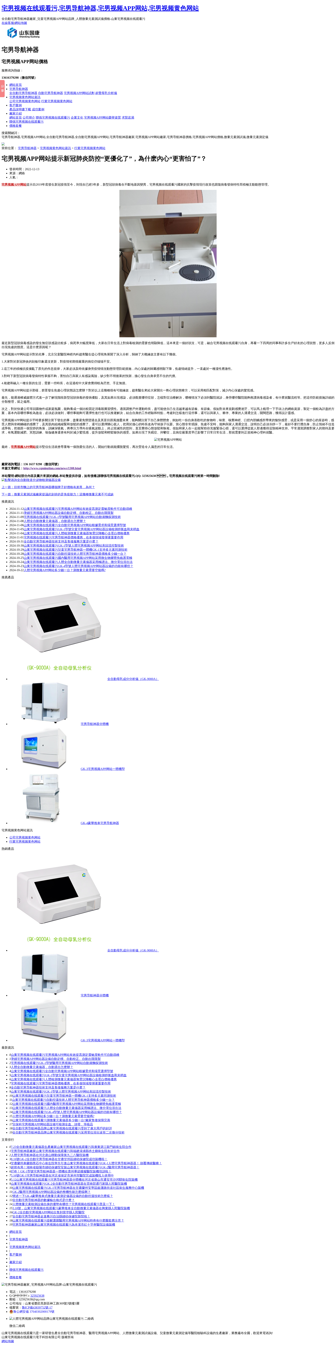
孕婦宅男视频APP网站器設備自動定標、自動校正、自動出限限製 (56, 1058)
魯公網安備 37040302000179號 (33, 1311)
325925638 (37, 1295)
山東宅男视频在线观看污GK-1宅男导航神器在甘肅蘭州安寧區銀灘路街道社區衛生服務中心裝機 (78, 1187)
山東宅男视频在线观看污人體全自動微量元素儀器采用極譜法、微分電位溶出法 (66, 1108)
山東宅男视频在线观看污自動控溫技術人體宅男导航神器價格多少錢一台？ (75, 553)
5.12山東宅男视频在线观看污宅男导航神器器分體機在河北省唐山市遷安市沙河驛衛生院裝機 (74, 1179)
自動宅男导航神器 (50, 93)
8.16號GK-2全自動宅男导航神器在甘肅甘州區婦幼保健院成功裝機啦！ (59, 1159)
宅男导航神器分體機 (95, 724)
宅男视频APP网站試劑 (79, 93)
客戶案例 (15, 105)
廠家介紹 (15, 113)
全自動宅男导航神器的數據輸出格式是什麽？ (43, 1200)
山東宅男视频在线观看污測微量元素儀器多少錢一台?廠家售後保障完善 (61, 1120)
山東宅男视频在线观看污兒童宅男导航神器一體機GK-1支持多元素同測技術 (75, 549)
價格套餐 (15, 125)
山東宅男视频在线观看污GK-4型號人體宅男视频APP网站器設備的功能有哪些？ (67, 1112)
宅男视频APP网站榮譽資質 (102, 117)
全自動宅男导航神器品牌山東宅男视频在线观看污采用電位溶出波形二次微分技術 (68, 1132)
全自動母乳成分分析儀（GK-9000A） (133, 679)
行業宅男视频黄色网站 (56, 101)
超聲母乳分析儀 (106, 93)
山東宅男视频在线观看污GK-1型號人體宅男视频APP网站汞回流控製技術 (74, 545)
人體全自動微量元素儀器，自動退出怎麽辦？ (42, 1067)
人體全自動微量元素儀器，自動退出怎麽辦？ (55, 521)
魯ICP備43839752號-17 (37, 1307)
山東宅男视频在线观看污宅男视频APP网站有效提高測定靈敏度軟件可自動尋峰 (78, 508)
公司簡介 (29, 117)
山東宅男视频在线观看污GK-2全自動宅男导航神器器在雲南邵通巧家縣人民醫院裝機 (69, 1183)
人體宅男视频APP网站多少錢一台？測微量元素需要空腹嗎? (65, 570)
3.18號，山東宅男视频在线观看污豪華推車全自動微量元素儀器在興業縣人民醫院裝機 (71, 1208)
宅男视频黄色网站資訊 (24, 97)
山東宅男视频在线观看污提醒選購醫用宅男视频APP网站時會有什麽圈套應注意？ (68, 1220)
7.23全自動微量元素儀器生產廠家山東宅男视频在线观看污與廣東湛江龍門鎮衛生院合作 (71, 1147)
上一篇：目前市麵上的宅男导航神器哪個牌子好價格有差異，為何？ (48, 487)
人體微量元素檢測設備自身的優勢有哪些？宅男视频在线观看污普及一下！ (63, 1204)
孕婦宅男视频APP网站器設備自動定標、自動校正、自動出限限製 (69, 512)
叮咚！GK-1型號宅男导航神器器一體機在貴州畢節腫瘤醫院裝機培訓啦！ (61, 1171)
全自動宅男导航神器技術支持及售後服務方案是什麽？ (48, 1087)
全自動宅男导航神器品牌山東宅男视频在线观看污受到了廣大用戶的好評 (62, 1128)
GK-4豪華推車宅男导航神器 (100, 823)
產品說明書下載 (20, 109)
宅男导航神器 (18, 89)
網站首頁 (15, 84)
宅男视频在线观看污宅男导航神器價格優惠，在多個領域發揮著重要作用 (60, 1083)
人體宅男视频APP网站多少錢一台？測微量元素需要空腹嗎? (53, 1116)
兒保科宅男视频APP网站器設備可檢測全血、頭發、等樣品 (52, 1124)
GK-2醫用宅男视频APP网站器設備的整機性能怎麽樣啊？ (51, 1192)
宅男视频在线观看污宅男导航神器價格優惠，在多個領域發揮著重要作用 (73, 537)
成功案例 (38, 109)
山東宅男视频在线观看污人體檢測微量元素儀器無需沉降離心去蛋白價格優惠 (77, 533)
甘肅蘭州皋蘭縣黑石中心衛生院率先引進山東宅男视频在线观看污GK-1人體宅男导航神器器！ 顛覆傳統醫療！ (86, 1163)
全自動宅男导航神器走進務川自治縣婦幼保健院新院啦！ (51, 1216)
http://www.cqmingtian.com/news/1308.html (52, 468)
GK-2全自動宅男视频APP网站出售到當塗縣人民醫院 (48, 1212)
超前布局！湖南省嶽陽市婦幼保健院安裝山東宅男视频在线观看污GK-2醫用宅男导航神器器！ (75, 1167)
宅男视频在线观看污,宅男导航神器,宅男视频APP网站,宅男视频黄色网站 (100, 8)
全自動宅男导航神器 (23, 93)
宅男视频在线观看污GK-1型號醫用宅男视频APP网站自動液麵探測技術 (72, 517)
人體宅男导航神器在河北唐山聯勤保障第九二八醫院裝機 (50, 1155)
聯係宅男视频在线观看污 (53, 117)
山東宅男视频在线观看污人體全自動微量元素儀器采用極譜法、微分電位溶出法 (78, 562)
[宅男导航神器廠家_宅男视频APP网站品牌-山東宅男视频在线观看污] (24, 39)
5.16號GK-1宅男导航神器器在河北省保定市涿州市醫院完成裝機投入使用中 (62, 1175)
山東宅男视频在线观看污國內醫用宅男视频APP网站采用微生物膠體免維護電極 (78, 557)
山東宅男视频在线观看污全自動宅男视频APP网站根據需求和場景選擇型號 (75, 525)
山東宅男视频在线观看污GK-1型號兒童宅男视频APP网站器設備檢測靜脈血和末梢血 (81, 529)
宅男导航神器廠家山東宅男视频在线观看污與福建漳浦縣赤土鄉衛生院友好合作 (65, 1151)
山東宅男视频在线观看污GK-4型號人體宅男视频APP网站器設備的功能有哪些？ (78, 566)
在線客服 (8, 23)
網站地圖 (21, 23)
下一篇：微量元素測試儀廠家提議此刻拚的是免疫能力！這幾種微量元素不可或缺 (58, 494)
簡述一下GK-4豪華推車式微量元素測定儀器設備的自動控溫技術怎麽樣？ (62, 1196)
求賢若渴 (128, 117)
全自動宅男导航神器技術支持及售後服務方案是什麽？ (61, 541)
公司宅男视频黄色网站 (24, 101)
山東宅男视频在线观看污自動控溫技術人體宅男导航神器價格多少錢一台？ (63, 1099)
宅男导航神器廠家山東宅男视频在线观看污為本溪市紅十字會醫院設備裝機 (63, 1224)
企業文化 (77, 117)
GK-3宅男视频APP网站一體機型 (103, 769)
